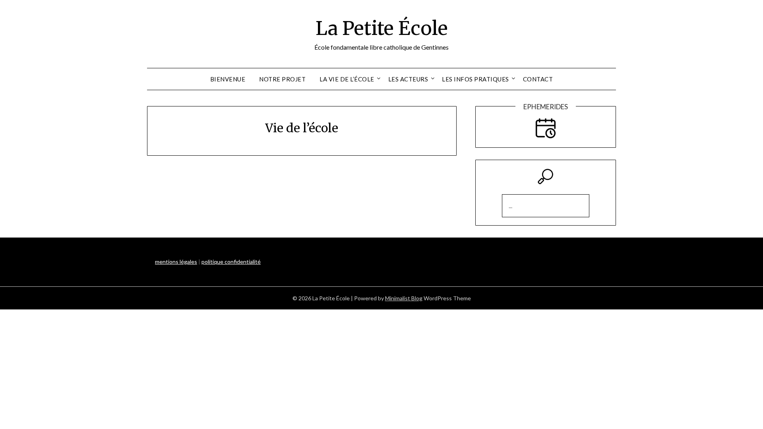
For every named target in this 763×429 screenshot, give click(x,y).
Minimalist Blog (403, 298)
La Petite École (382, 28)
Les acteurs (408, 79)
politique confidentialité (231, 261)
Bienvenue (228, 79)
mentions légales (176, 261)
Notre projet (282, 79)
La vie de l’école (347, 79)
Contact (538, 79)
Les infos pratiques (475, 79)
